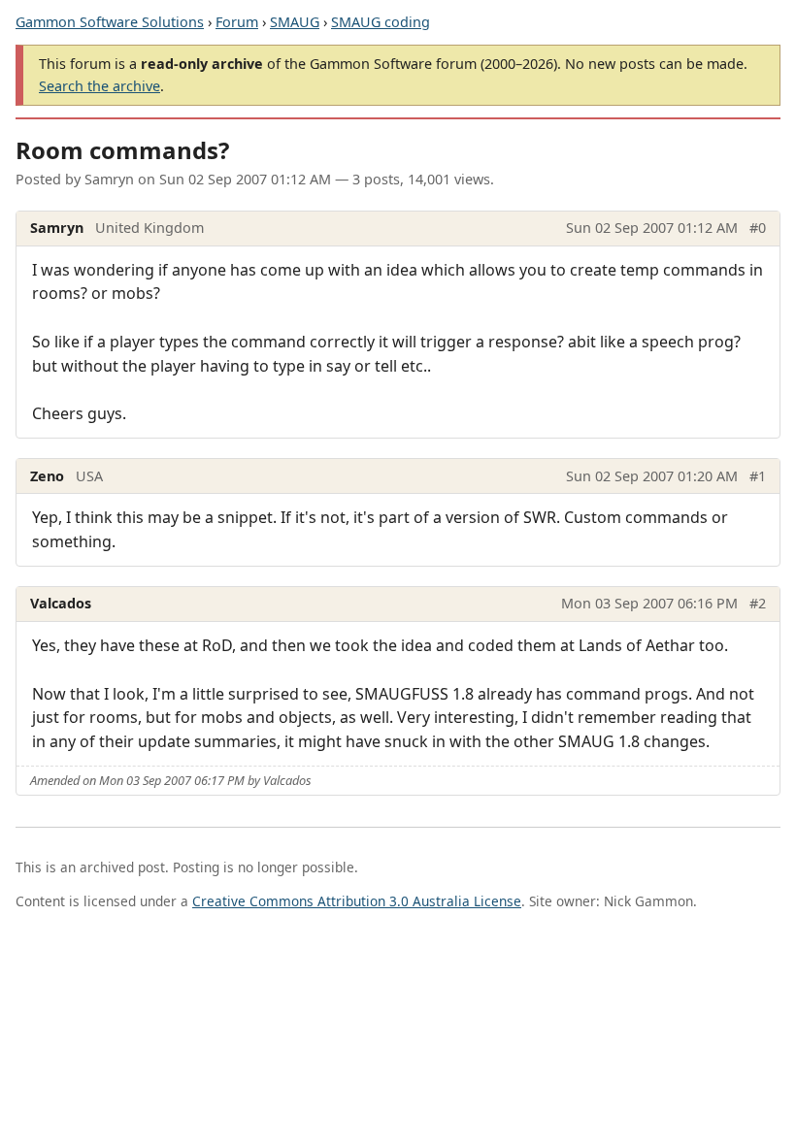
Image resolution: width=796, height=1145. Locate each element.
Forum (237, 22)
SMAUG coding (380, 22)
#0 (757, 227)
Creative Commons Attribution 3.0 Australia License (356, 901)
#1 (757, 476)
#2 (757, 603)
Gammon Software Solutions (110, 22)
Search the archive (99, 86)
